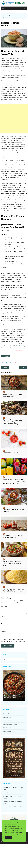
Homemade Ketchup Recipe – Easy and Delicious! (13, 536)
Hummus (6, 356)
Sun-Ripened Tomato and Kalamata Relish (12, 395)
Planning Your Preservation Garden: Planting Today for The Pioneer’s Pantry (13, 422)
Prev (5, 367)
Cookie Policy (14, 834)
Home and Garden (8, 713)
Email (3, 624)
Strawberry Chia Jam (10, 453)
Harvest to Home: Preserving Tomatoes (13, 511)
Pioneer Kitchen (7, 720)
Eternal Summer (7, 792)
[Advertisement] (14, 118)
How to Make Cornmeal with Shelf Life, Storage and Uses (13, 590)
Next (22, 367)
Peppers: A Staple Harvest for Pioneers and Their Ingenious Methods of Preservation (14, 481)
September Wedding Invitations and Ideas (13, 802)
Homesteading (7, 731)
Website (3, 631)
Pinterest (15, 362)
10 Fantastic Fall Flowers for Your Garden (12, 797)
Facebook (2, 362)
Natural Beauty (7, 717)
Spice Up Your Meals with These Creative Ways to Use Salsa (13, 563)
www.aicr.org (19, 350)
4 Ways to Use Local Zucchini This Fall (13, 807)
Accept (8, 837)
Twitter (7, 362)
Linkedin (11, 362)
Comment (4, 606)
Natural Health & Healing (10, 724)
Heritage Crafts (7, 727)
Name (3, 616)
